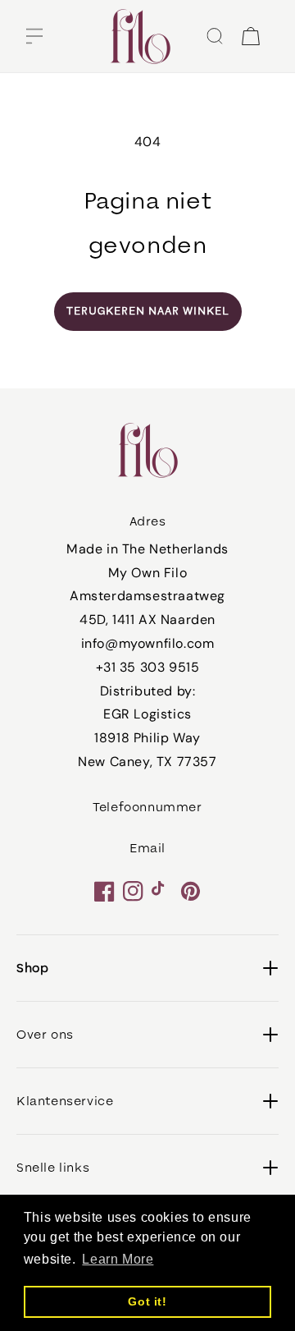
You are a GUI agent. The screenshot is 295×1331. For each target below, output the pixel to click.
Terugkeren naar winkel (147, 311)
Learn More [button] (117, 1259)
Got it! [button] (147, 1301)
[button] (34, 36)
